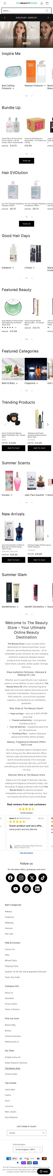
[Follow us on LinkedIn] (37, 888)
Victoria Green (11, 1074)
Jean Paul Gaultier (34, 495)
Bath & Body (8, 383)
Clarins (8, 1095)
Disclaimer (9, 998)
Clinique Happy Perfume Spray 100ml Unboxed (39, 546)
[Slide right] (32, 96)
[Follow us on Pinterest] (26, 888)
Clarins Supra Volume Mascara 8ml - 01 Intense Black (34, 322)
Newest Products (34, 85)
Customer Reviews (13, 1036)
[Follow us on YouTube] (15, 888)
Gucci (7, 1101)
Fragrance (30, 383)
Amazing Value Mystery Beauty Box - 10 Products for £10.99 (36, 140)
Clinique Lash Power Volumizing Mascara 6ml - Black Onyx (37, 435)
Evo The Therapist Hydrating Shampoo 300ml (13, 205)
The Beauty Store (12, 1068)
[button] (5, 3)
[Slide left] (21, 96)
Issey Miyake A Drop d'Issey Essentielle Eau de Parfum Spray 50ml (12, 322)
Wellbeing (9, 923)
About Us (9, 993)
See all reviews (26, 853)
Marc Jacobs (10, 1112)
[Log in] (41, 3)
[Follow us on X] (31, 877)
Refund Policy (11, 960)
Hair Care (9, 934)
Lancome (9, 1106)
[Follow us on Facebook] (10, 877)
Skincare (9, 928)
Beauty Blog (10, 1025)
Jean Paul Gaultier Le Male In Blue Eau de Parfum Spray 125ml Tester (13, 547)
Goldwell (6, 267)
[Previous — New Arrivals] (5, 536)
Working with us (12, 1042)
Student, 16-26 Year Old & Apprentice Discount (25, 972)
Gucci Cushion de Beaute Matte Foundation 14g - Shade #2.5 (13, 435)
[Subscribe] (43, 1133)
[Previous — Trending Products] (5, 424)
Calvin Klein (10, 1089)
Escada (6, 495)
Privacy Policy (11, 1004)
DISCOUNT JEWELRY (26, 17)
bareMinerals (9, 606)
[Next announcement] (48, 17)
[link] (26, 847)
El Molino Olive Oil (12, 1057)
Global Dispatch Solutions (16, 1063)
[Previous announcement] (4, 17)
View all (26, 160)
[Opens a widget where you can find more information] (44, 1172)
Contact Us (10, 949)
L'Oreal (28, 267)
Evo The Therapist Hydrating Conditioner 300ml (35, 205)
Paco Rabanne (11, 1117)
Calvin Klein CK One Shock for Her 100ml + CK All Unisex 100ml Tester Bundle (12, 140)
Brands (8, 1031)
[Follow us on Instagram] (21, 877)
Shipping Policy (11, 966)
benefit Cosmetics (34, 606)
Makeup (8, 911)
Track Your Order (12, 977)
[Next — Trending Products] (48, 424)
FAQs (7, 955)
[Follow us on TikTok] (42, 877)
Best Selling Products (8, 87)
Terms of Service (12, 1009)
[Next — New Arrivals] (48, 536)
